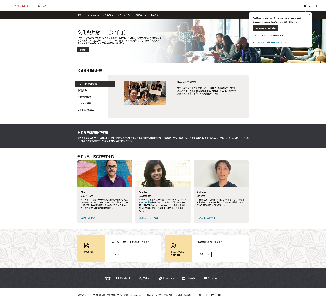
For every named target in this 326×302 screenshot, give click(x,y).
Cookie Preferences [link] (137, 295)
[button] (10, 6)
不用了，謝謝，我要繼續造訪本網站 (269, 35)
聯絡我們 (187, 295)
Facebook (125, 278)
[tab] (95, 84)
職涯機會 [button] (140, 15)
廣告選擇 (150, 295)
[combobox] (163, 6)
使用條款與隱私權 (98, 295)
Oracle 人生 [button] (91, 15)
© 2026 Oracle (82, 295)
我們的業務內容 (124, 15)
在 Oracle (116, 254)
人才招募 (158, 295)
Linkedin (191, 278)
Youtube (212, 278)
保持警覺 (155, 15)
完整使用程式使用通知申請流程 (118, 295)
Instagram (168, 278)
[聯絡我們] (315, 6)
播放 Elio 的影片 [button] (88, 218)
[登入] (310, 6)
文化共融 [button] (107, 15)
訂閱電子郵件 (168, 295)
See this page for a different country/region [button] (269, 42)
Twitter (146, 278)
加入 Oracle (203, 254)
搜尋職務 (83, 50)
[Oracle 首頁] (23, 6)
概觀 (79, 15)
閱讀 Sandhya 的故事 (148, 218)
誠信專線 (179, 295)
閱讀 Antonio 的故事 (206, 218)
